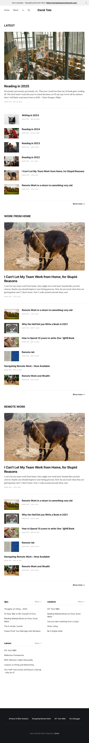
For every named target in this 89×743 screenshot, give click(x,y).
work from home (17, 216)
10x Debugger (74, 719)
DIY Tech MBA (60, 719)
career (7, 643)
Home (6, 10)
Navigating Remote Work (41, 719)
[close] (86, 3)
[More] (23, 10)
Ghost (57, 733)
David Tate (44, 10)
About (15, 10)
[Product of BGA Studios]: (18, 719)
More (37, 602)
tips (6, 601)
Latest (9, 25)
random (51, 601)
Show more (78, 204)
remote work (14, 406)
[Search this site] (29, 10)
